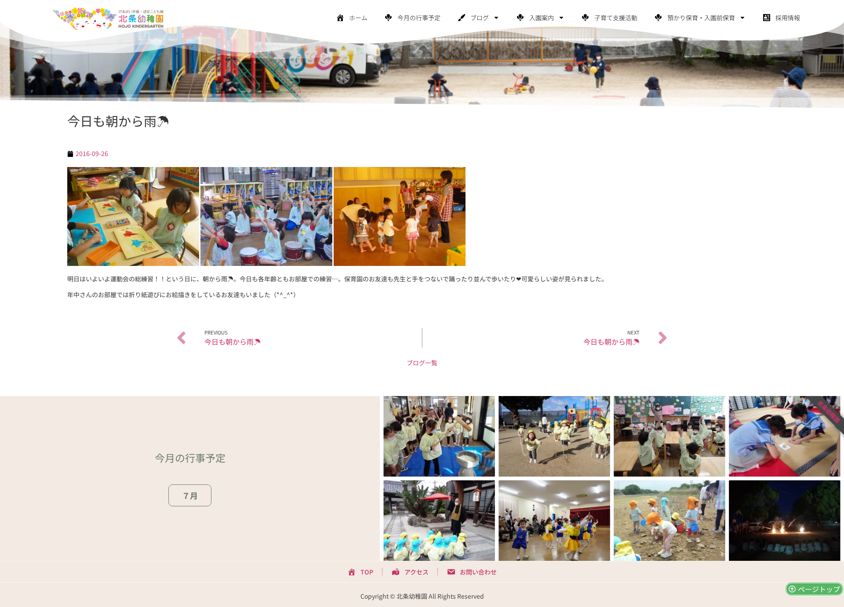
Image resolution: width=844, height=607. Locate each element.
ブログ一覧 (422, 362)
